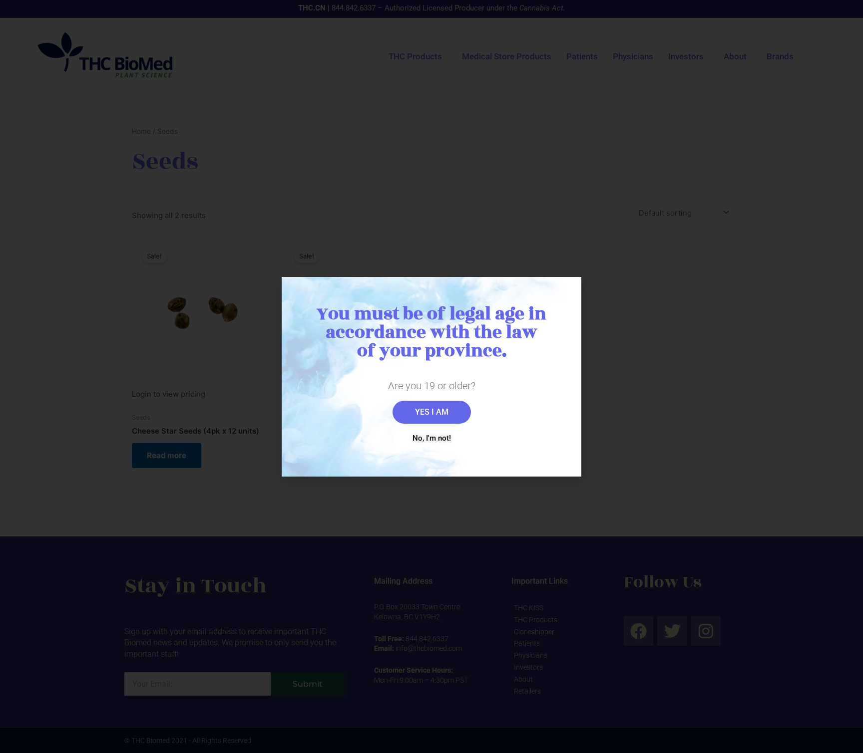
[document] (431, 376)
